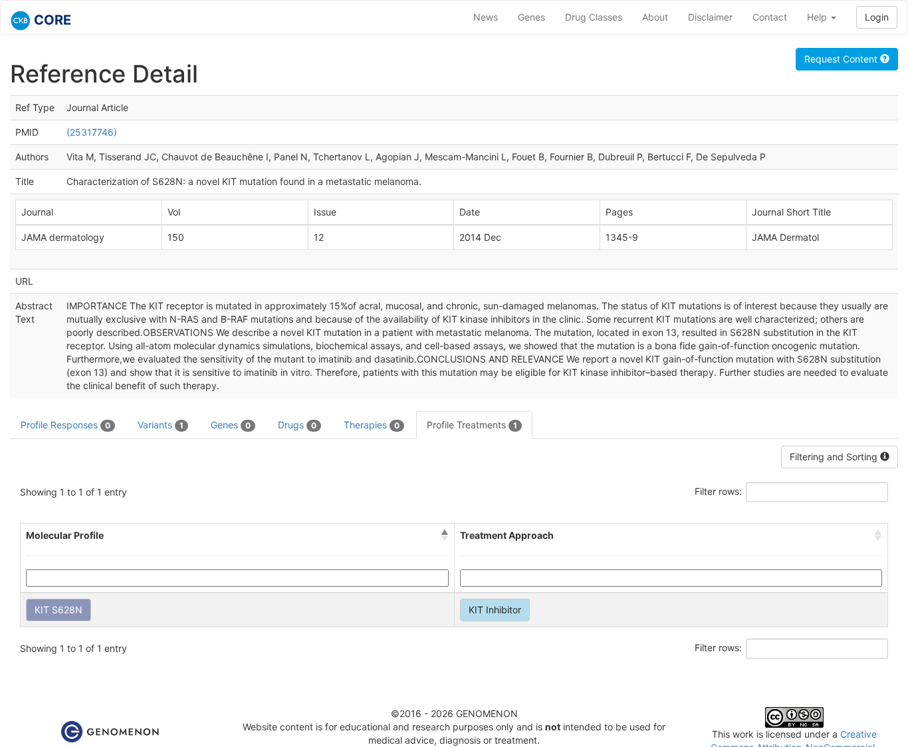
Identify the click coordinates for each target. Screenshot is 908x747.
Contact (769, 17)
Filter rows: (718, 491)
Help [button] (818, 17)
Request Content (842, 59)
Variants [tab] (160, 424)
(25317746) (91, 132)
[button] (445, 535)
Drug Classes (593, 17)
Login (877, 17)
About (655, 17)
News (485, 17)
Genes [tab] (231, 424)
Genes (531, 17)
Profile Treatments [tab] (472, 424)
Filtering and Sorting (835, 456)
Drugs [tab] (297, 424)
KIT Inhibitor (495, 609)
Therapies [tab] (371, 424)
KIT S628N (58, 609)
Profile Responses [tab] (65, 424)
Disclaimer (710, 17)
